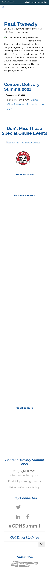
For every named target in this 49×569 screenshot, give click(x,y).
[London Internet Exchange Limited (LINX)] (24, 419)
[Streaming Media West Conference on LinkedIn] (18, 517)
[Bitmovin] (24, 270)
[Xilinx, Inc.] (24, 392)
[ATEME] (24, 209)
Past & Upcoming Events (24, 481)
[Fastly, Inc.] (24, 290)
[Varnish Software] (24, 436)
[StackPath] (24, 184)
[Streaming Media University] (23, 164)
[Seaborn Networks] (24, 331)
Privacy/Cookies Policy (24, 487)
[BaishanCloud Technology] (24, 250)
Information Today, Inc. (24, 475)
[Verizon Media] (24, 372)
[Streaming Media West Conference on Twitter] (18, 507)
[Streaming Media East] (23, 142)
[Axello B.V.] (24, 229)
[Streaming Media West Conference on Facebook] (27, 517)
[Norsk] (24, 311)
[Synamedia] (24, 352)
